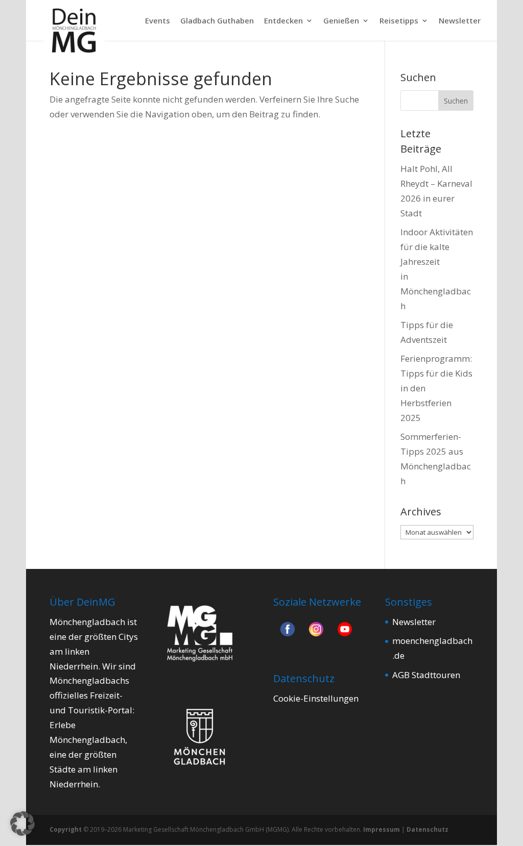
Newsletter (460, 21)
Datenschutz (427, 829)
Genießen (341, 21)
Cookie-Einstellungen (316, 698)
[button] (22, 823)
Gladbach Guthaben (217, 21)
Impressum (381, 829)
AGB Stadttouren (426, 675)
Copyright (66, 829)
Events (157, 21)
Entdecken (283, 21)
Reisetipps (398, 21)
